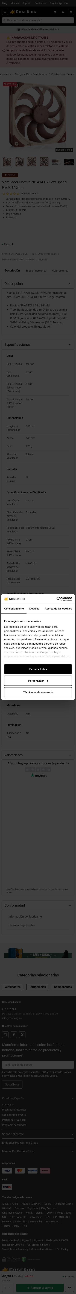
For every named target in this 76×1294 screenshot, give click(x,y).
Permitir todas (38, 669)
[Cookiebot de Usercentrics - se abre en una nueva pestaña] (56, 598)
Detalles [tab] (34, 608)
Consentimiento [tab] (14, 608)
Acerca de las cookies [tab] (58, 608)
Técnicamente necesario (38, 692)
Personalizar (36, 680)
